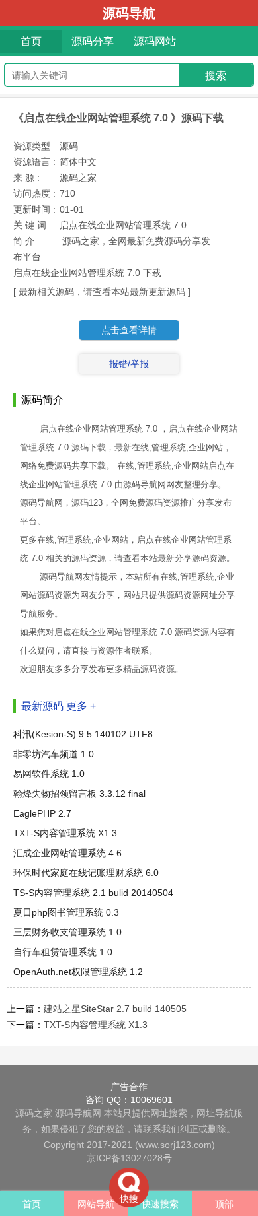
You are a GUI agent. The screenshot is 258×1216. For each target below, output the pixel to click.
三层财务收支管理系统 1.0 (67, 932)
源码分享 (92, 41)
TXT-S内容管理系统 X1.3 (65, 833)
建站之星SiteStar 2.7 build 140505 (115, 1008)
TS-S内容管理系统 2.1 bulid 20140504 (93, 892)
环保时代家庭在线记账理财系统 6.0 (86, 872)
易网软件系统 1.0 (49, 773)
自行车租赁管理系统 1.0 (62, 952)
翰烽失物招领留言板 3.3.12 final (79, 793)
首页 (31, 41)
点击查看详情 (129, 330)
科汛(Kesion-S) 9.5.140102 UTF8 (83, 734)
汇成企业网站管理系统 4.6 (67, 853)
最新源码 (42, 706)
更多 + (81, 706)
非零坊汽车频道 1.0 (53, 754)
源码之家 (33, 1113)
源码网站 (155, 41)
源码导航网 (78, 1113)
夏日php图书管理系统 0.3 (66, 912)
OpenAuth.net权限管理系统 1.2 (78, 971)
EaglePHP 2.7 (42, 813)
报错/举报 (129, 363)
